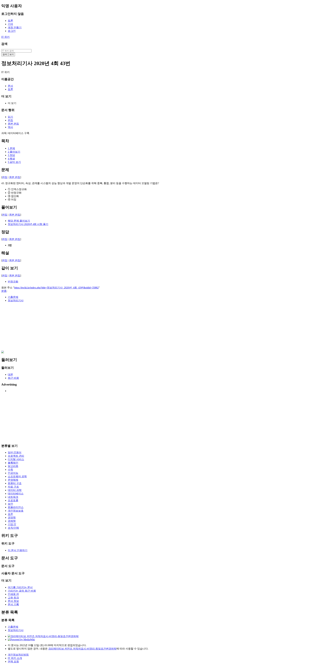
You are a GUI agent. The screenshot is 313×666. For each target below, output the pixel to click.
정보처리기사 (15, 300)
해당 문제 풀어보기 (19, 220)
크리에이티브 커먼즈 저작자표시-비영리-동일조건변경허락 (82, 648)
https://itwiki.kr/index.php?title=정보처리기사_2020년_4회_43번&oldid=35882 (56, 287)
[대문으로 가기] (2, 352)
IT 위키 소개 (15, 658)
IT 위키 (5, 37)
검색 (4, 43)
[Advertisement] (99, 328)
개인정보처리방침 (18, 654)
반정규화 (13, 281)
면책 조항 (13, 661)
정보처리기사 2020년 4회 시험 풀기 (28, 224)
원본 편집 (14, 177)
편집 (4, 177)
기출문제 (13, 297)
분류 (4, 291)
